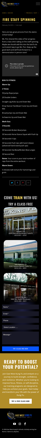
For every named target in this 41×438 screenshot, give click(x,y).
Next (35, 13)
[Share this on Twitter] (12, 182)
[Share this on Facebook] (17, 182)
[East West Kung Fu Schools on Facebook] (25, 423)
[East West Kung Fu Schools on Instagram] (20, 423)
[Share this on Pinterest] (23, 182)
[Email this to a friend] (28, 182)
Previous (29, 13)
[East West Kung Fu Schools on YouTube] (14, 423)
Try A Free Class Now (21, 401)
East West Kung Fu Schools (15, 429)
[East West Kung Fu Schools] (10, 3)
